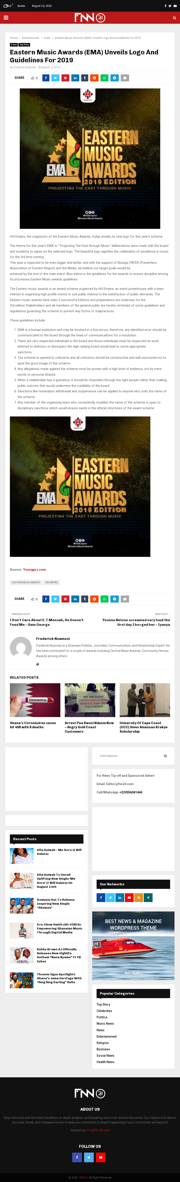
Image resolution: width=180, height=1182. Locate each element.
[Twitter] (89, 1157)
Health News (105, 1062)
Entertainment (107, 1036)
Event (14, 44)
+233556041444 (130, 792)
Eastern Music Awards (26, 582)
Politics (102, 1017)
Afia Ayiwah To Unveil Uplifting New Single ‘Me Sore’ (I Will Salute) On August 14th (56, 881)
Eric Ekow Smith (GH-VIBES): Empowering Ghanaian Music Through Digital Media (60, 928)
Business (103, 1049)
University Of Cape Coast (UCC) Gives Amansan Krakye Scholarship (143, 727)
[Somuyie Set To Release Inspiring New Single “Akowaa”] (22, 906)
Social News (105, 1055)
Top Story (24, 44)
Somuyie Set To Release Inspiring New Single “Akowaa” (56, 903)
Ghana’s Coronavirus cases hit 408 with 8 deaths (33, 725)
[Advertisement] (46, 779)
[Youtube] (101, 1157)
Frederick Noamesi (24, 67)
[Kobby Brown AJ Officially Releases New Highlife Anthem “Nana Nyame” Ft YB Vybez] (22, 955)
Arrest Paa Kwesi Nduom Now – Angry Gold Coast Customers (89, 727)
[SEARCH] (165, 756)
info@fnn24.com (98, 1130)
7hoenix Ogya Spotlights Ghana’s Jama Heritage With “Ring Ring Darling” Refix (59, 978)
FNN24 (84, 1177)
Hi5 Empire (51, 582)
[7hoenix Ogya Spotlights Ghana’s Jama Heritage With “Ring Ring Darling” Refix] (22, 980)
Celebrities (104, 1011)
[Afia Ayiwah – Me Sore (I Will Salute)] (22, 856)
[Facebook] (77, 1157)
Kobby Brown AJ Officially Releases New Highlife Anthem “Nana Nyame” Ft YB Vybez (59, 955)
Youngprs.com (34, 570)
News (100, 1030)
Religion (103, 1043)
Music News (105, 1023)
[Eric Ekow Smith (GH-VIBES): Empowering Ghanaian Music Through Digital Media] (22, 930)
